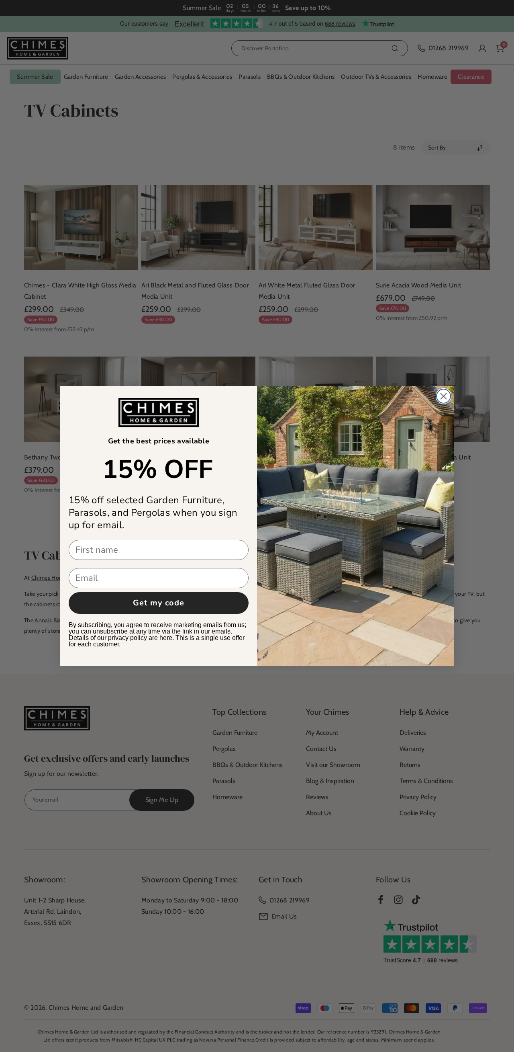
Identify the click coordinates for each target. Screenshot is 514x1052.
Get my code (158, 602)
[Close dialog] (443, 396)
